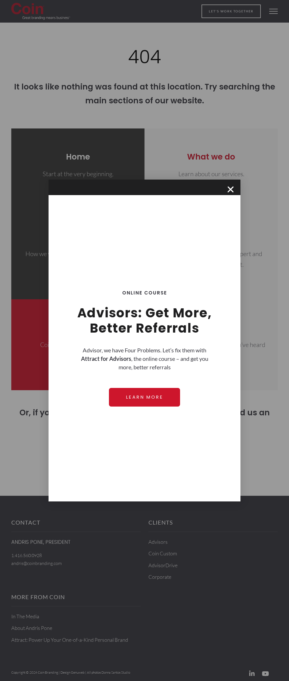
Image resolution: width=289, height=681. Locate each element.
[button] (230, 189)
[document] (144, 340)
